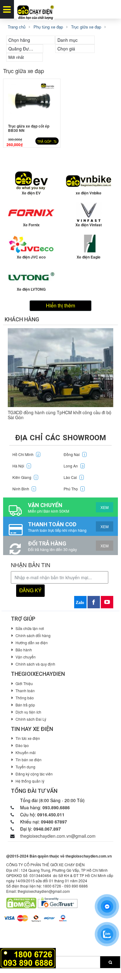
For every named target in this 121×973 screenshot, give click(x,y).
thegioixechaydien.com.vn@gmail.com (58, 836)
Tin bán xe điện (29, 759)
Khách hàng (22, 319)
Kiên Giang (24, 477)
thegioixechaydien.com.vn (88, 856)
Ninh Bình (23, 488)
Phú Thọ (73, 488)
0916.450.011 (51, 814)
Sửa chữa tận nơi (30, 628)
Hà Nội (21, 465)
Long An (73, 465)
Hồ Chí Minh (25, 454)
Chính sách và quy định (35, 664)
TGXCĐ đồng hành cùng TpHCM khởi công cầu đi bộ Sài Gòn (59, 414)
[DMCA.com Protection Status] (21, 902)
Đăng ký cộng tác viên (34, 773)
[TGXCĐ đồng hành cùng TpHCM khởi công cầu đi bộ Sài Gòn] (60, 367)
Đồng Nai (74, 454)
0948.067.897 (47, 829)
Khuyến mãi (26, 752)
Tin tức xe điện (28, 738)
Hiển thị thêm (60, 305)
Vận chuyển (26, 656)
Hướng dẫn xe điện (32, 642)
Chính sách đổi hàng (33, 635)
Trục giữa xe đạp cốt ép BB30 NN (28, 128)
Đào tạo (22, 745)
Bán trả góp (25, 704)
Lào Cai (73, 477)
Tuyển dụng (25, 766)
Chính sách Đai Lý (31, 719)
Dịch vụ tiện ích (28, 712)
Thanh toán (25, 690)
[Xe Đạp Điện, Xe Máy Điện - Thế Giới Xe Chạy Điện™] (35, 9)
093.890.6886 (56, 807)
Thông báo (25, 697)
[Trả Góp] (28, 957)
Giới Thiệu (24, 683)
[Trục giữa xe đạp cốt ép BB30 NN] (32, 100)
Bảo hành (24, 649)
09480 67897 (54, 822)
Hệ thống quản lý (30, 781)
